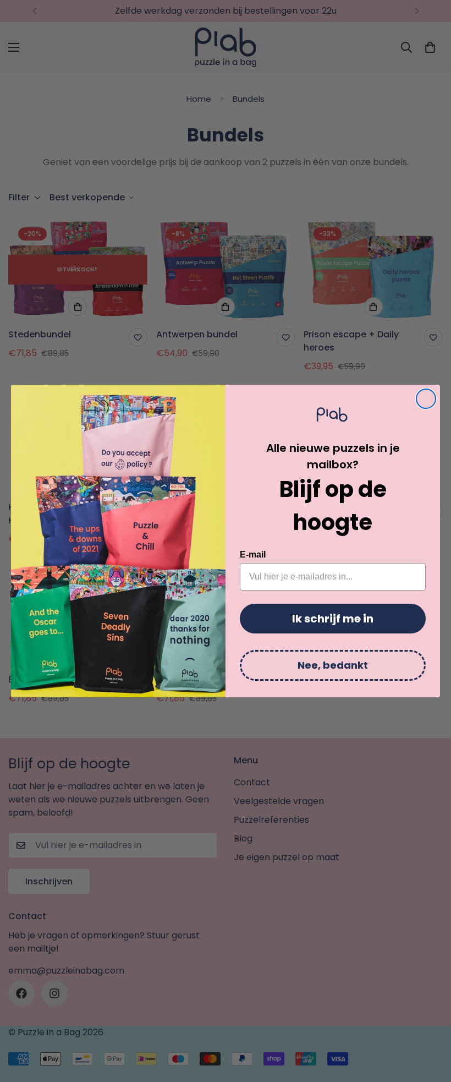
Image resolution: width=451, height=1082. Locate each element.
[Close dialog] (426, 398)
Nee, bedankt (333, 665)
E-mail (253, 554)
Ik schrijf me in (332, 618)
